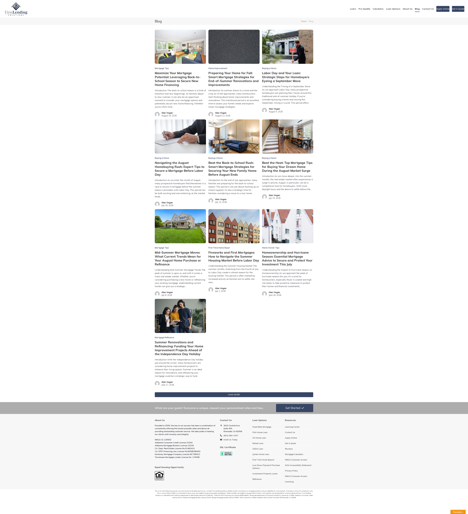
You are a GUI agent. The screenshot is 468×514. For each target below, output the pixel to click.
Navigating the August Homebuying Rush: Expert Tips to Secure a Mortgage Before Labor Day (179, 168)
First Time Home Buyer (219, 247)
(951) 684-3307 (231, 435)
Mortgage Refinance (164, 337)
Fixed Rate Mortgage (261, 427)
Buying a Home (269, 68)
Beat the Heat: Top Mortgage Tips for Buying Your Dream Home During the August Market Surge (287, 167)
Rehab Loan (257, 443)
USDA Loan (257, 449)
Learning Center (292, 427)
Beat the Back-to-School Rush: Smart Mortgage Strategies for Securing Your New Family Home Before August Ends (232, 168)
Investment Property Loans (265, 473)
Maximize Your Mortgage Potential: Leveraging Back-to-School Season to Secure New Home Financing (178, 79)
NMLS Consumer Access (296, 459)
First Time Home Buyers (263, 459)
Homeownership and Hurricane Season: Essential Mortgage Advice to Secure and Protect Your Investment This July (287, 258)
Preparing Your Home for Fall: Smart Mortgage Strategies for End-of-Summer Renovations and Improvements (233, 79)
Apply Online (291, 438)
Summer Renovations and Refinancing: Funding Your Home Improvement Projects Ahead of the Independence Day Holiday (179, 348)
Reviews (289, 449)
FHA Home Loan (260, 432)
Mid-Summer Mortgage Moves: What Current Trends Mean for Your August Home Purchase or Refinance (178, 258)
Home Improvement (217, 68)
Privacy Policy (291, 470)
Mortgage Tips (162, 68)
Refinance (257, 479)
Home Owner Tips (270, 247)
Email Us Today (231, 439)
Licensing (289, 481)
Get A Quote (290, 443)
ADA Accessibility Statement (298, 465)
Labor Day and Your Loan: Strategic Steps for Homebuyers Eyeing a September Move (285, 77)
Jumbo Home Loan (260, 454)
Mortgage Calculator (294, 454)
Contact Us (290, 432)
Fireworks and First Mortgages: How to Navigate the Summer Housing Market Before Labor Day (233, 256)
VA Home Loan (259, 438)
